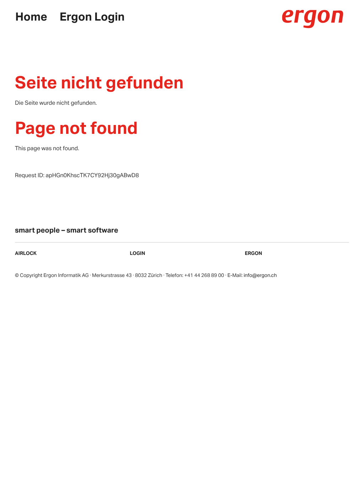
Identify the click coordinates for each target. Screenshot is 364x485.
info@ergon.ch (260, 275)
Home (31, 16)
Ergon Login (92, 16)
